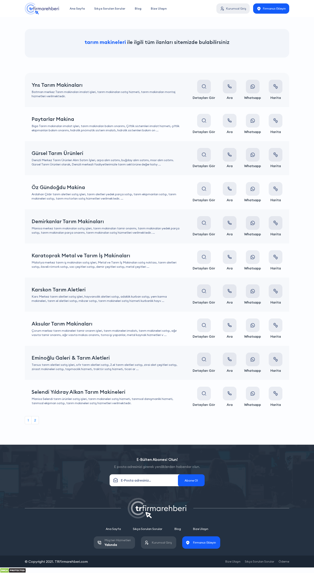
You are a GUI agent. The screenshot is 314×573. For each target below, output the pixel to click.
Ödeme (284, 561)
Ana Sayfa (77, 8)
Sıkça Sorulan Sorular (109, 8)
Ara (230, 98)
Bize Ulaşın (159, 8)
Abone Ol (191, 480)
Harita (275, 98)
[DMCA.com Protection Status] (13, 570)
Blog (138, 8)
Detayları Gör (204, 98)
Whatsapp (252, 98)
